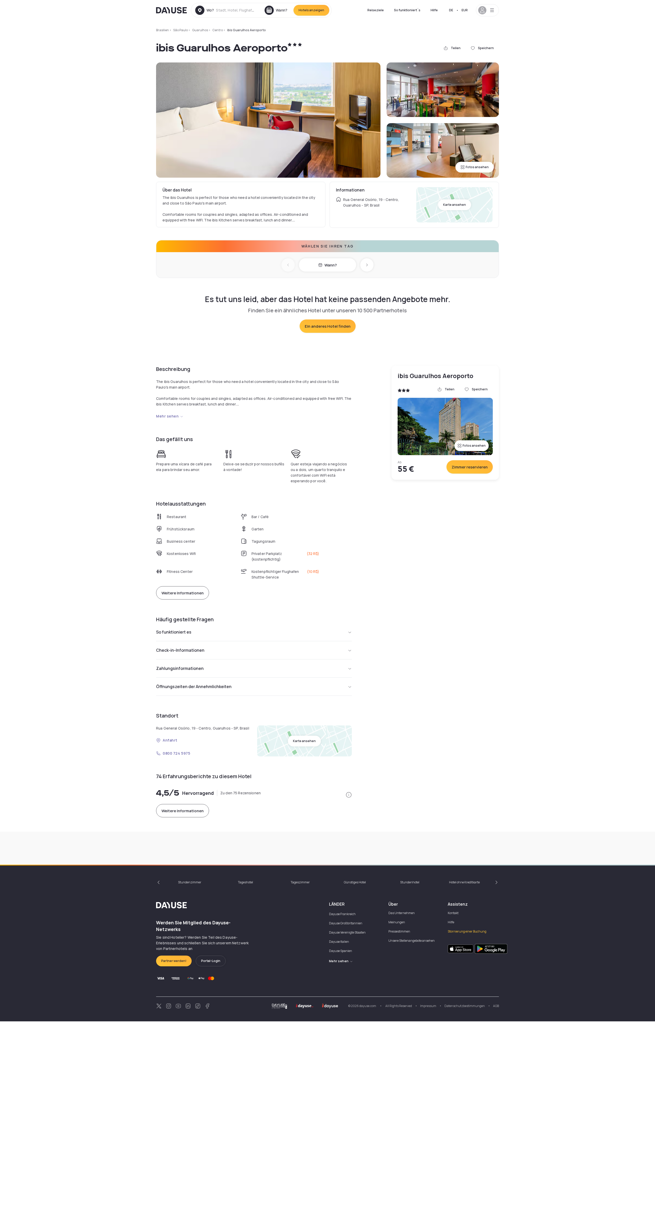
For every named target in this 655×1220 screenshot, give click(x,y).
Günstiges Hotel (355, 882)
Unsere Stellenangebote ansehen (411, 940)
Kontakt (453, 913)
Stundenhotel (409, 882)
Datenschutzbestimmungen (464, 1006)
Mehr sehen (167, 416)
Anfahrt (170, 740)
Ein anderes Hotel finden (328, 326)
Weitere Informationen (182, 593)
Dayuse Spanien (340, 951)
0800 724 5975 (176, 753)
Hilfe (434, 10)
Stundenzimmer (189, 882)
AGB (496, 1006)
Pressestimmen (399, 931)
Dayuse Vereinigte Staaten (347, 932)
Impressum (428, 1006)
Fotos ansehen (477, 167)
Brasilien (162, 30)
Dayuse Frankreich (342, 914)
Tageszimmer (300, 882)
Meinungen (396, 922)
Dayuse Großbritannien (345, 923)
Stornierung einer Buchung (467, 931)
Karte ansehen (454, 204)
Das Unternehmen (401, 913)
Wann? (330, 265)
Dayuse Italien (339, 941)
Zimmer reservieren (470, 467)
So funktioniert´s (407, 10)
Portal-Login (210, 961)
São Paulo (180, 30)
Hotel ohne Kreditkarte (464, 882)
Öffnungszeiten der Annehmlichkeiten (194, 686)
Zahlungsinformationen (180, 668)
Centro (217, 30)
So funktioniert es (173, 632)
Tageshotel (245, 882)
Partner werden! (174, 961)
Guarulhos (200, 30)
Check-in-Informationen (180, 650)
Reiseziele (375, 10)
